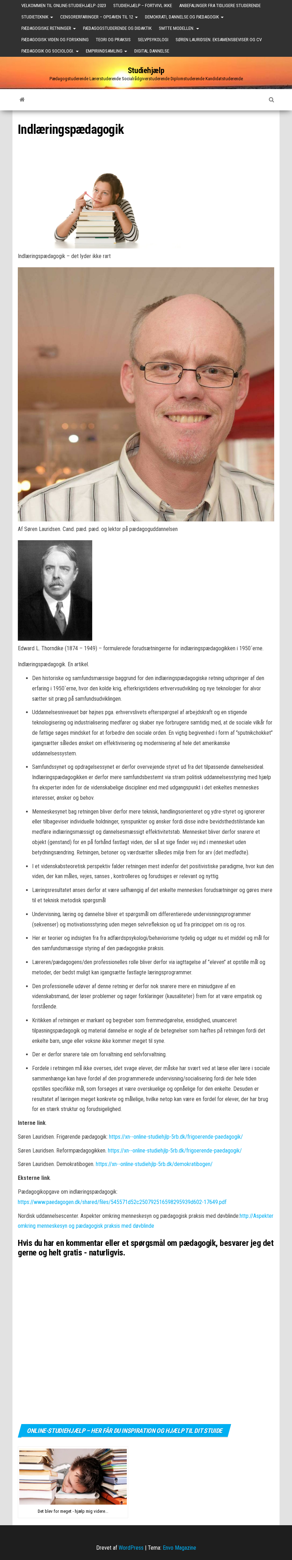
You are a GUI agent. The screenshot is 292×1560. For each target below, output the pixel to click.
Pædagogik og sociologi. (48, 51)
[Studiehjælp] (22, 99)
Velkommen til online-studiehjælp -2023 (63, 5)
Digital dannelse (151, 51)
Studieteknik (35, 17)
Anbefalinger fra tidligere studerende (220, 5)
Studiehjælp (146, 70)
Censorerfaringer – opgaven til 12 (97, 17)
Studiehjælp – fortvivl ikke (142, 5)
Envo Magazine (179, 1547)
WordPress (131, 1547)
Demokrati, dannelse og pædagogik (182, 17)
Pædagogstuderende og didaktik (117, 28)
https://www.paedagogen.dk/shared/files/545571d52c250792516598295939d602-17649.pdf (122, 1202)
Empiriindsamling (105, 51)
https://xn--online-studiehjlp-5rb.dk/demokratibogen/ (154, 1164)
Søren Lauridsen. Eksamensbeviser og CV (219, 39)
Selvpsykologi (153, 39)
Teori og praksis (113, 39)
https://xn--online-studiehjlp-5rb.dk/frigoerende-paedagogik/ (176, 1136)
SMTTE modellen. (177, 28)
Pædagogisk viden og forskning (55, 39)
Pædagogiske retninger (46, 28)
